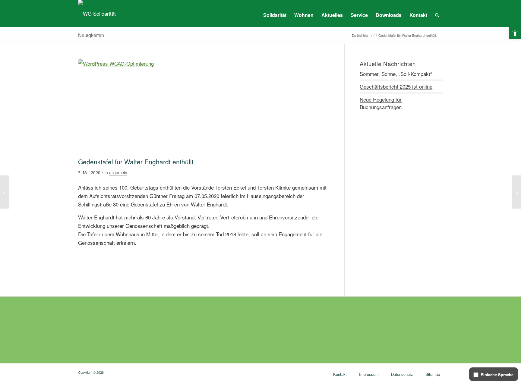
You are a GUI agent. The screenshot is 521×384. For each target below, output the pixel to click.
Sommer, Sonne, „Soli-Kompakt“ (396, 73)
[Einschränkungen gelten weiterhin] (4, 192)
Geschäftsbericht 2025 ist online (396, 86)
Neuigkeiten (91, 35)
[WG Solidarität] (97, 13)
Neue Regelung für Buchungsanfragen (381, 103)
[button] (515, 33)
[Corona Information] (516, 192)
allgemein (118, 172)
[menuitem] (274, 15)
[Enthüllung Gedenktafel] (203, 107)
